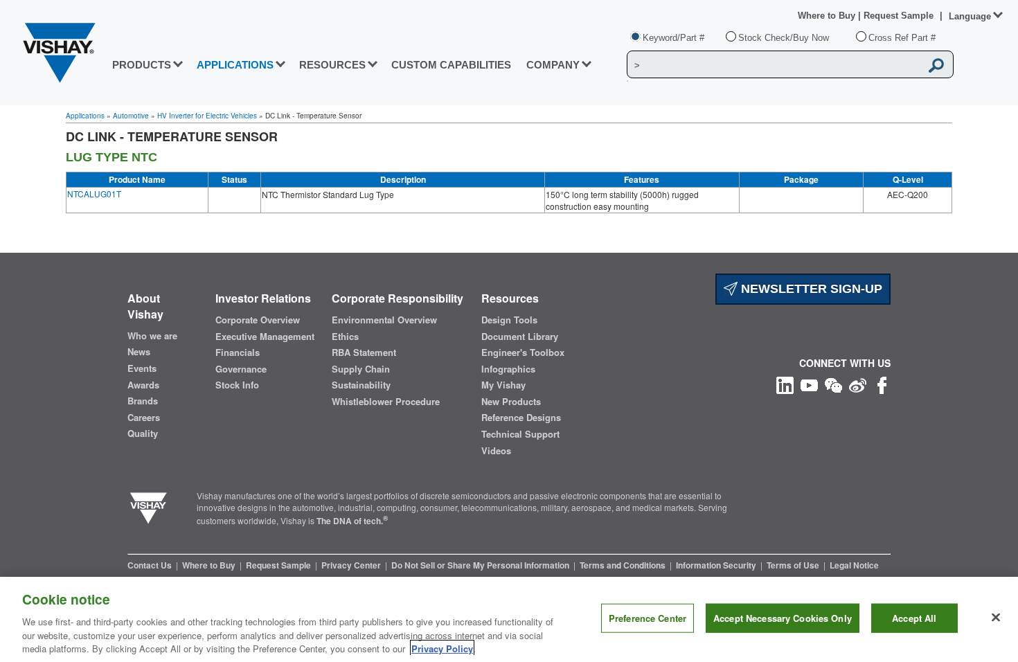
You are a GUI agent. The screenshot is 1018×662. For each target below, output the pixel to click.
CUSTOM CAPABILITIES (451, 65)
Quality (142, 433)
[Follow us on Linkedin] (785, 383)
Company (553, 65)
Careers (143, 417)
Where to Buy (828, 15)
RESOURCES (332, 65)
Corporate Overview (257, 320)
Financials (237, 352)
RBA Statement (364, 352)
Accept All (914, 618)
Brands (142, 401)
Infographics (508, 369)
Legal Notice (854, 565)
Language (970, 16)
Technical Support (520, 434)
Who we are (152, 336)
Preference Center (647, 618)
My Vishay (503, 385)
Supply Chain (361, 369)
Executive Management (264, 336)
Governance (241, 369)
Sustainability (361, 385)
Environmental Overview (384, 320)
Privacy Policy (442, 647)
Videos (496, 451)
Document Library (519, 336)
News (138, 352)
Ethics (345, 336)
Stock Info (237, 385)
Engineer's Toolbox (522, 352)
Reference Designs (521, 417)
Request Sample (279, 565)
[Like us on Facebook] (882, 383)
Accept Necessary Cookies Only (782, 618)
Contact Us (150, 565)
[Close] (996, 617)
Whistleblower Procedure (386, 401)
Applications (85, 115)
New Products (511, 401)
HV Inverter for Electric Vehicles (207, 115)
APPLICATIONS (235, 65)
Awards (143, 385)
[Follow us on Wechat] (833, 383)
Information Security (717, 565)
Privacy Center (352, 565)
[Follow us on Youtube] (809, 383)
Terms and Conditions (624, 565)
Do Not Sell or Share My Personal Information (481, 565)
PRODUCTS (141, 65)
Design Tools (509, 320)
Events (142, 368)
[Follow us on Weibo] (857, 383)
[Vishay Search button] (936, 65)
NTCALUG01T (94, 193)
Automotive (131, 115)
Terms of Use (794, 565)
